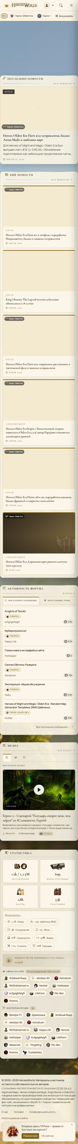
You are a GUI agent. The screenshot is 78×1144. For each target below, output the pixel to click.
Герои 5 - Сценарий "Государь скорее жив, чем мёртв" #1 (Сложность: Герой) (37, 818)
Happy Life (10, 641)
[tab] (21, 600)
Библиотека (13, 915)
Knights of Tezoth (15, 611)
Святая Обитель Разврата (20, 664)
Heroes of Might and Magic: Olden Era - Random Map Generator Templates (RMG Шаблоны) (35, 705)
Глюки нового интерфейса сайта (24, 650)
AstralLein (10, 675)
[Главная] (20, 5)
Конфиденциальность (43, 1111)
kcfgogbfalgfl (12, 621)
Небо (8, 694)
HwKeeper (10, 655)
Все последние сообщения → (53, 726)
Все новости (63, 83)
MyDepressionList (15, 631)
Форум (67, 593)
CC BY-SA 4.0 (64, 1088)
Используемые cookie (15, 1118)
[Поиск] (61, 5)
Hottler (8, 718)
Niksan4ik (10, 833)
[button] (48, 5)
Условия (19, 1111)
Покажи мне (30, 1136)
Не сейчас (48, 1136)
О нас (5, 1111)
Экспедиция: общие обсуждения (25, 684)
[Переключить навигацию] (71, 5)
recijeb (19, 962)
